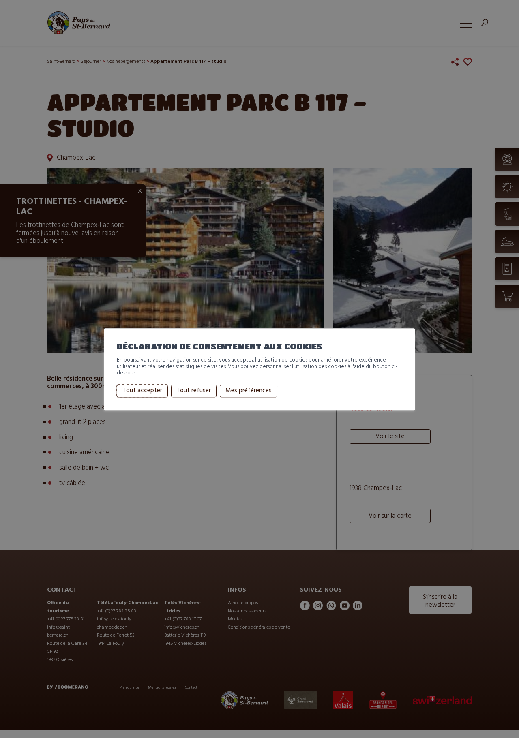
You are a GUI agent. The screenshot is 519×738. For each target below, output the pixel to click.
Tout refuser (193, 391)
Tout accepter (142, 391)
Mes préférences (248, 391)
